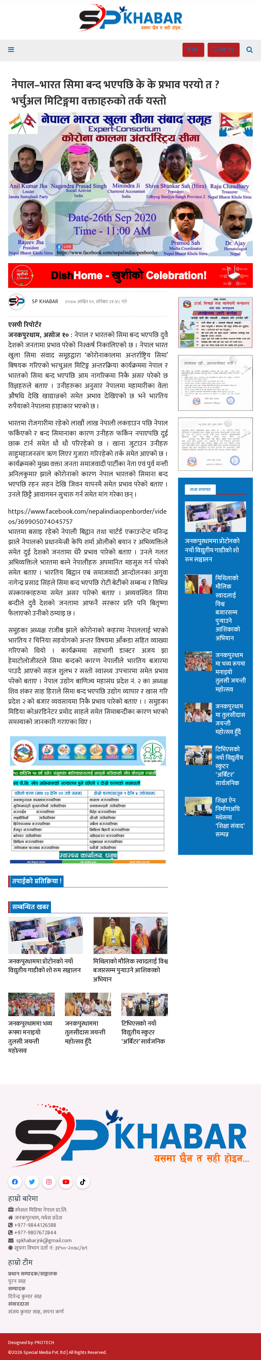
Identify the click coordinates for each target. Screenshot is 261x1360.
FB (195, 49)
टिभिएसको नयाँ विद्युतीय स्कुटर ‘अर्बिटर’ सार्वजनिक (143, 1032)
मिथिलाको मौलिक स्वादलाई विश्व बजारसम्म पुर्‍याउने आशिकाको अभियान (130, 970)
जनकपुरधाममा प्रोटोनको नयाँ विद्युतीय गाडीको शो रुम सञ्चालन (44, 966)
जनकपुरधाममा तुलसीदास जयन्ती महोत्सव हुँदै (85, 1032)
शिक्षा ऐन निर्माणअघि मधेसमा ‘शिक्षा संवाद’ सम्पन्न (229, 818)
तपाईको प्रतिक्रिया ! (37, 881)
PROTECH (44, 1342)
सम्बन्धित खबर (30, 907)
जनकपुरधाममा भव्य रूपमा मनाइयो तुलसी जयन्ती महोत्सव (30, 1037)
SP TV (226, 49)
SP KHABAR (45, 301)
